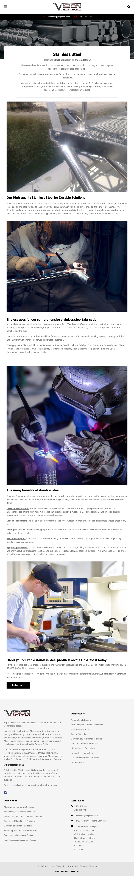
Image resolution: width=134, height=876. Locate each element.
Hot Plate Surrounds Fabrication (85, 758)
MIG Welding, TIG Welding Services (20, 812)
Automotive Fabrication (81, 720)
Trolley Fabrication (79, 734)
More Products (77, 763)
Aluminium (120, 674)
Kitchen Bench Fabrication (82, 748)
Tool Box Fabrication (80, 729)
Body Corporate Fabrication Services (20, 831)
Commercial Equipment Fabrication (86, 739)
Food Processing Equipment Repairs (20, 840)
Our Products (78, 714)
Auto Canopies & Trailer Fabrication (87, 725)
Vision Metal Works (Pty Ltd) (58, 866)
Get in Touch (77, 801)
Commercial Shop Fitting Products (19, 821)
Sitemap (93, 866)
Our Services (10, 801)
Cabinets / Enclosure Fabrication (85, 744)
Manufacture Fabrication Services (19, 807)
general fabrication (32, 750)
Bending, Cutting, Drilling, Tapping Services (23, 816)
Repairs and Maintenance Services (19, 835)
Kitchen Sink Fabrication (82, 753)
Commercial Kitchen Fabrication (18, 826)
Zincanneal (106, 674)
